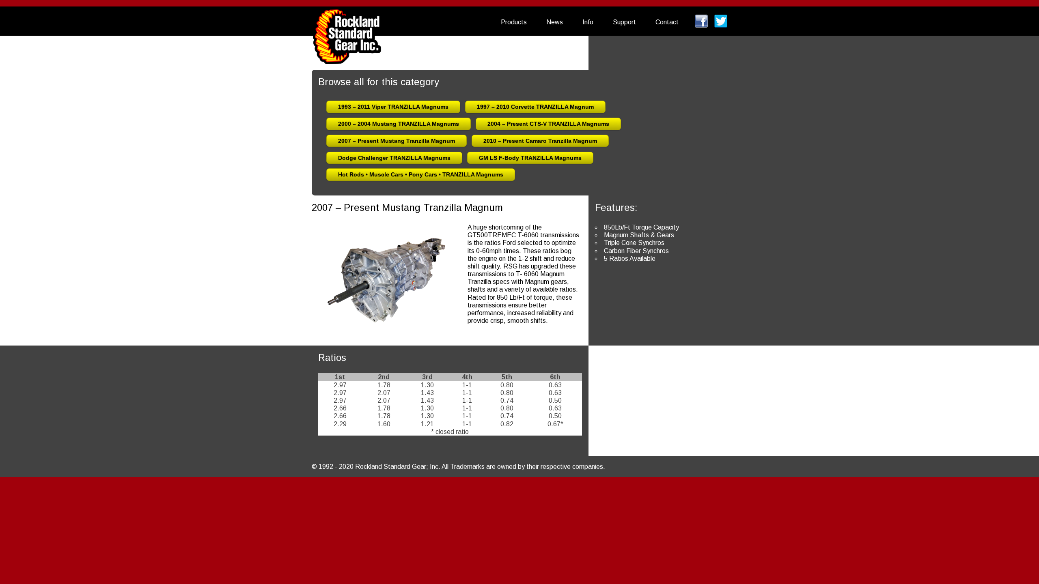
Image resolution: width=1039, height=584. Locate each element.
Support (624, 22)
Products (514, 22)
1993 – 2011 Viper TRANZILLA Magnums (393, 106)
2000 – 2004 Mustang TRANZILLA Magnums (398, 123)
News (554, 22)
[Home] (347, 30)
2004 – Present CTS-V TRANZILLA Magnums (548, 123)
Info (587, 22)
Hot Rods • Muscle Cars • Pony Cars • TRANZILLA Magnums (420, 174)
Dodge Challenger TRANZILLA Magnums (394, 158)
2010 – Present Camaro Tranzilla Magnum (540, 140)
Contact (667, 22)
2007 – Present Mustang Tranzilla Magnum (396, 140)
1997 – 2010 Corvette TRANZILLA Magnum (535, 106)
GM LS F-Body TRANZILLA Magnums (530, 158)
